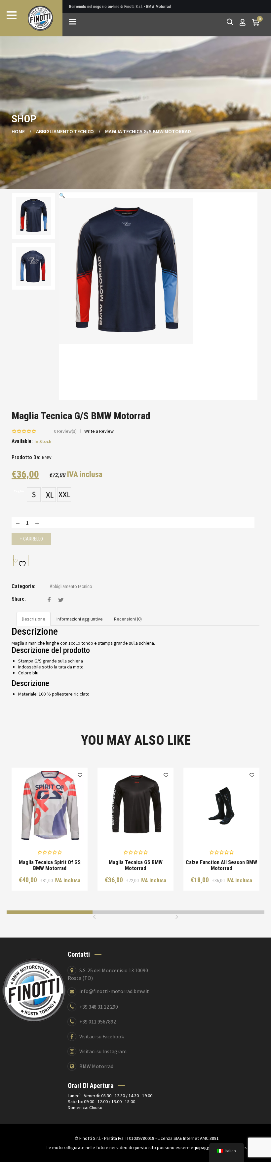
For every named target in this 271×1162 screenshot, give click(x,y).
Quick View (27, 830)
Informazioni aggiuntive (80, 619)
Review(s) (65, 431)
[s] (33, 494)
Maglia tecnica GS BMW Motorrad (136, 865)
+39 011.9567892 (97, 1021)
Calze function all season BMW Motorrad (221, 865)
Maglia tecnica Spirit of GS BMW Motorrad (50, 865)
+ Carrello (31, 538)
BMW (47, 457)
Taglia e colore (54, 830)
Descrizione (33, 619)
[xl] (49, 494)
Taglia (19, 491)
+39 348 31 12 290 (98, 1006)
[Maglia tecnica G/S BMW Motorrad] (49, 600)
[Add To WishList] (20, 560)
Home (18, 131)
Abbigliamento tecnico (65, 131)
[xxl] (64, 494)
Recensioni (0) (128, 619)
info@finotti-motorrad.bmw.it (114, 991)
